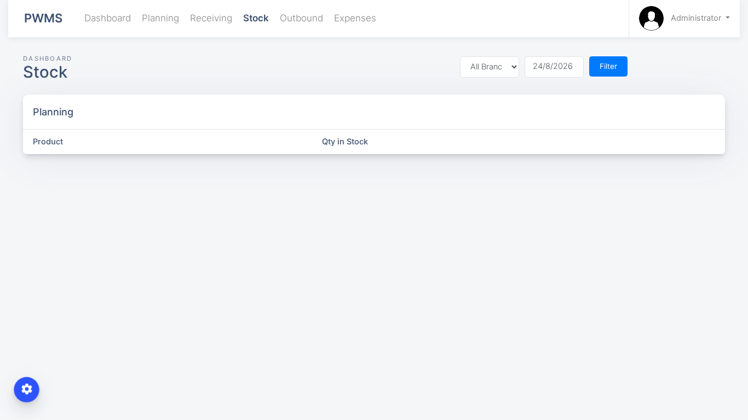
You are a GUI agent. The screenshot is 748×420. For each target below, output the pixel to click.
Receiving (211, 18)
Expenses (355, 18)
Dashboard (107, 18)
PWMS (43, 18)
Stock (256, 18)
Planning (160, 18)
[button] (684, 18)
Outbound (301, 18)
